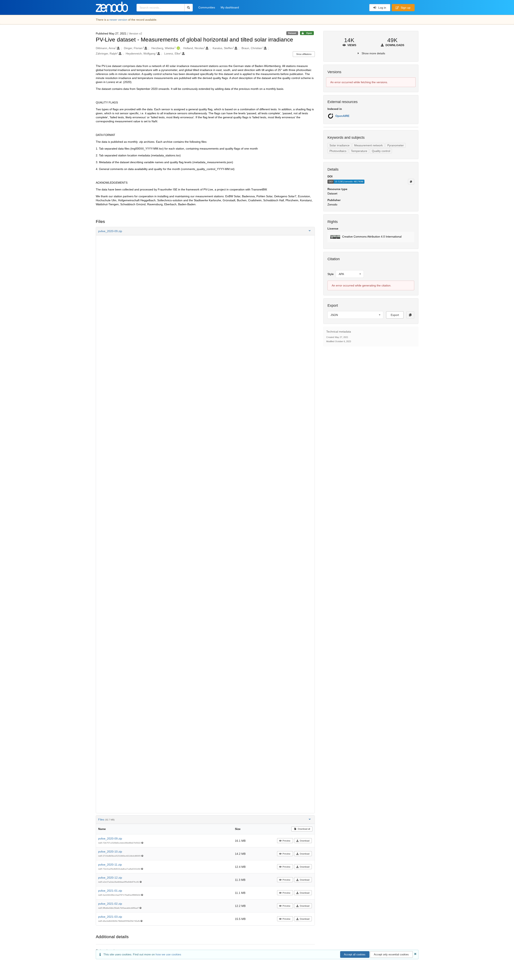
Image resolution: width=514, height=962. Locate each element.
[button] (205, 231)
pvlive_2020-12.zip (110, 877)
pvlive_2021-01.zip (110, 890)
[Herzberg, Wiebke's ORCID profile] (178, 48)
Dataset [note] (292, 33)
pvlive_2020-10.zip (110, 851)
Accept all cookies (354, 954)
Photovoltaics (337, 151)
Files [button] (106, 819)
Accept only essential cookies (391, 954)
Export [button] (395, 315)
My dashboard (230, 7)
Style (330, 274)
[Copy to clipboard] (411, 181)
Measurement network (368, 145)
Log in (381, 7)
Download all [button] (303, 829)
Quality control (381, 151)
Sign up (405, 7)
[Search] (189, 7)
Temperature (359, 151)
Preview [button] (286, 841)
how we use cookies (168, 954)
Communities (206, 7)
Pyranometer (395, 145)
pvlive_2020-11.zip (110, 864)
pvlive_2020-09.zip (110, 838)
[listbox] (350, 274)
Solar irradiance (339, 145)
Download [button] (304, 841)
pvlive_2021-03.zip (110, 916)
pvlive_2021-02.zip (110, 903)
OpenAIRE (342, 115)
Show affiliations (304, 54)
